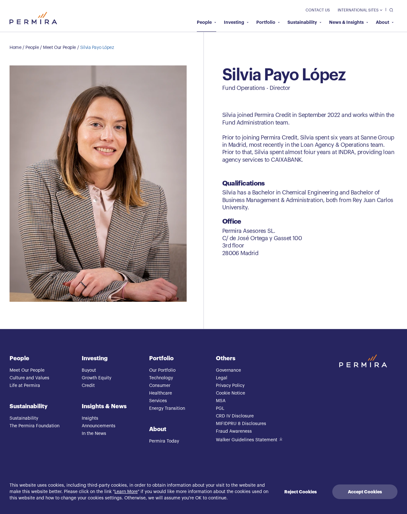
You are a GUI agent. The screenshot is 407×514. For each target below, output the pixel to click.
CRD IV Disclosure (235, 416)
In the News (94, 433)
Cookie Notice (230, 393)
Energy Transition (167, 408)
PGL (220, 408)
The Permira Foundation (34, 426)
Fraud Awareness (234, 431)
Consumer (159, 385)
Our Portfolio (162, 370)
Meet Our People (59, 47)
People (204, 22)
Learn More (126, 492)
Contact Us (318, 10)
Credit (88, 385)
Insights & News (104, 406)
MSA (220, 401)
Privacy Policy (230, 385)
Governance (228, 370)
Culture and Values (29, 378)
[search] (390, 9)
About (382, 22)
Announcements (98, 426)
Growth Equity (96, 378)
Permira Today (164, 441)
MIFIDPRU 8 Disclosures (241, 424)
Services (158, 401)
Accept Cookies (365, 492)
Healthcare (160, 393)
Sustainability (302, 22)
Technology (161, 378)
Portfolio (265, 22)
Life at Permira (25, 385)
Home (15, 47)
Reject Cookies (300, 492)
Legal (221, 378)
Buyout (89, 370)
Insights (90, 418)
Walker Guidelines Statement (246, 440)
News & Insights (346, 22)
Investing (234, 22)
